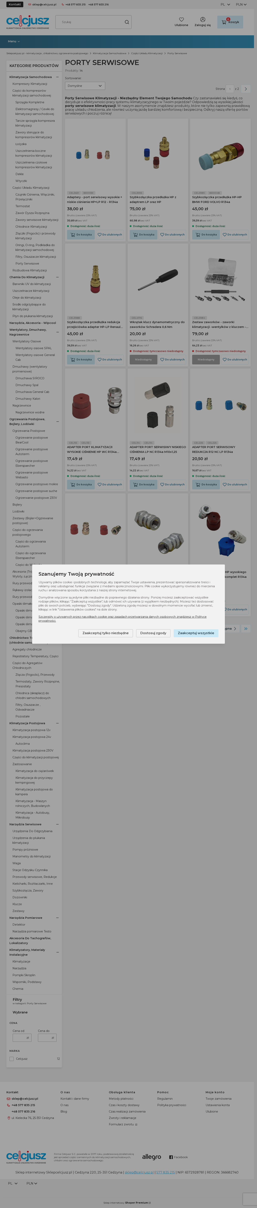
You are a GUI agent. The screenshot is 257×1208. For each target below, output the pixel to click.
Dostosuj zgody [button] (153, 633)
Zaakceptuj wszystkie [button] (196, 633)
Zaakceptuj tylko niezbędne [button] (106, 633)
